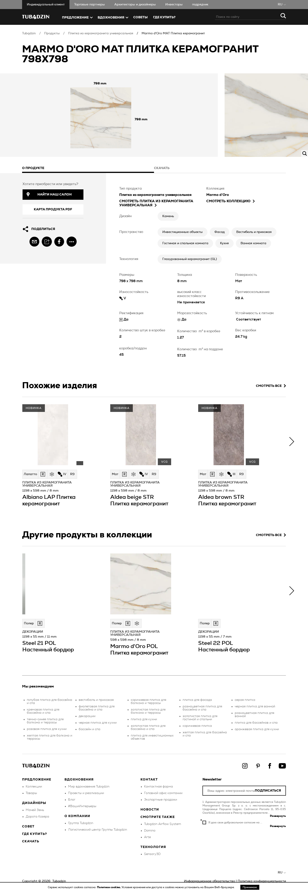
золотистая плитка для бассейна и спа (148, 727)
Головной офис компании (163, 793)
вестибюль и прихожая (96, 700)
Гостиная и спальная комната (185, 243)
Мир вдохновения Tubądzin (88, 786)
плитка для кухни (144, 719)
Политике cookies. (109, 887)
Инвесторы (174, 4)
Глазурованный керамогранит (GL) (189, 259)
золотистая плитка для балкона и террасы (148, 711)
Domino (149, 830)
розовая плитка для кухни (47, 729)
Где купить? (34, 834)
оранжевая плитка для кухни (257, 729)
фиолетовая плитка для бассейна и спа (97, 708)
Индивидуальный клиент (46, 4)
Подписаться (268, 790)
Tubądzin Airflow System (162, 824)
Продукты (52, 33)
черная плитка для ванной (255, 706)
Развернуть (278, 816)
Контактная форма (158, 786)
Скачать (30, 841)
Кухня (224, 243)
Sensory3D (152, 854)
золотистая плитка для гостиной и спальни (200, 718)
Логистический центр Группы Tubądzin (97, 829)
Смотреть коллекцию (228, 201)
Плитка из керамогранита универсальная (100, 33)
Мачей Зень (35, 810)
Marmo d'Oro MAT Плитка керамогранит (173, 33)
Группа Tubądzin (80, 823)
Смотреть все (269, 386)
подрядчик (200, 4)
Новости (149, 809)
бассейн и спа (89, 729)
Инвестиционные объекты (182, 232)
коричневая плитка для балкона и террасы (148, 701)
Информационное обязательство (209, 881)
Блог (71, 799)
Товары (31, 793)
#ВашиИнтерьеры (82, 806)
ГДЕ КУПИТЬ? (164, 17)
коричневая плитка (197, 725)
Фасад (219, 232)
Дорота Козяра (37, 816)
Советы (140, 17)
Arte (147, 837)
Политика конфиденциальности (262, 881)
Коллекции (34, 786)
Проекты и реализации (86, 793)
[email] (34, 242)
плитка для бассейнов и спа (256, 722)
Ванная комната (253, 243)
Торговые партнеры (89, 4)
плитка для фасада (197, 700)
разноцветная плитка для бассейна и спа (202, 708)
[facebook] (59, 242)
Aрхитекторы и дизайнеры (135, 4)
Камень (168, 216)
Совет (28, 826)
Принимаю (250, 887)
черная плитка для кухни (98, 722)
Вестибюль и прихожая (254, 232)
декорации (87, 716)
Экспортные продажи (160, 799)
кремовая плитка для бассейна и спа (43, 711)
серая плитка (245, 700)
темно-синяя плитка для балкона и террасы (45, 721)
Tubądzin (29, 33)
